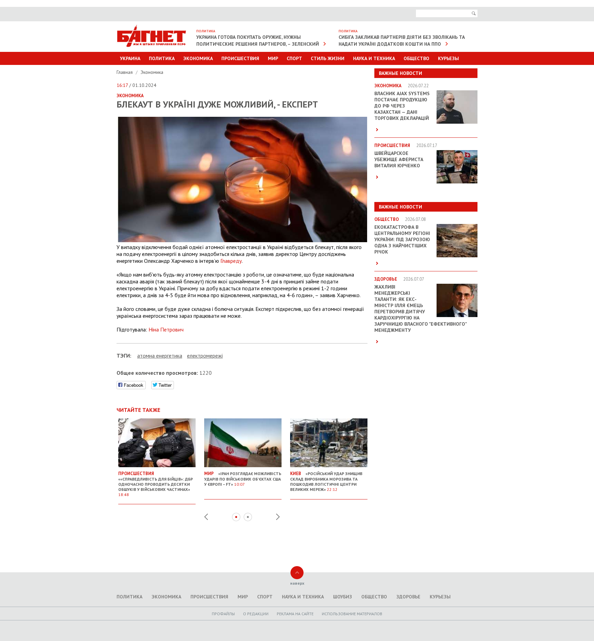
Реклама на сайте (295, 613)
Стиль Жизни (327, 58)
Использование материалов (352, 613)
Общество (416, 58)
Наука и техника (374, 58)
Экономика (198, 58)
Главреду (231, 260)
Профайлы (223, 613)
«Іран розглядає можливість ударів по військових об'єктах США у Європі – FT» (242, 479)
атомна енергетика (159, 355)
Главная (125, 72)
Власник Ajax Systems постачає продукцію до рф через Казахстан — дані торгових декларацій (402, 105)
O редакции (255, 613)
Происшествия (240, 58)
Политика (162, 58)
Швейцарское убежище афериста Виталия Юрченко (398, 159)
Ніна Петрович (166, 329)
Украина (130, 58)
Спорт (294, 58)
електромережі (205, 355)
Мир (273, 58)
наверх (297, 583)
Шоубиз (342, 597)
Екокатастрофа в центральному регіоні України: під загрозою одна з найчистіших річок (402, 239)
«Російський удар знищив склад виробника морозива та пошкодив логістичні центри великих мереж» (326, 481)
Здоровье (408, 597)
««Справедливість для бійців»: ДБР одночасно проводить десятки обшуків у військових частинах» (155, 484)
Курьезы (448, 58)
